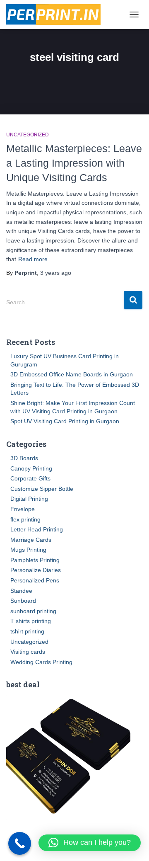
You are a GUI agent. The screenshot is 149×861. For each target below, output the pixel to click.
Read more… (35, 259)
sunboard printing (33, 611)
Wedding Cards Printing (41, 662)
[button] (89, 842)
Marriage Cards (30, 539)
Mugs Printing (28, 549)
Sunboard (23, 600)
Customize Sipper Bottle (41, 488)
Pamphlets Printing (35, 560)
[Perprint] (56, 14)
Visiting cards (27, 651)
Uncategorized (27, 135)
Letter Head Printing (36, 529)
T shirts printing (30, 621)
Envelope (22, 509)
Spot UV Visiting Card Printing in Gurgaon (64, 421)
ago (55, 272)
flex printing (25, 519)
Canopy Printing (31, 468)
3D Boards (24, 458)
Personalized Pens (34, 580)
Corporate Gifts (30, 478)
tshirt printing (27, 631)
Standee (21, 590)
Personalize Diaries (35, 570)
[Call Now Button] (19, 843)
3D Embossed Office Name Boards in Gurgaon (71, 374)
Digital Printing (29, 498)
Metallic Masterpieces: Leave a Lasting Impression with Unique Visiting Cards (74, 163)
